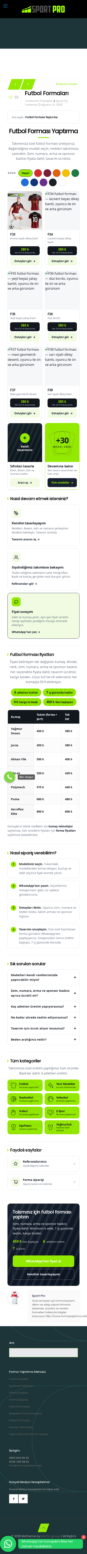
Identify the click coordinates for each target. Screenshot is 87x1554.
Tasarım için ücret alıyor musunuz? (38, 1028)
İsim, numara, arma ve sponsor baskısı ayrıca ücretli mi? (40, 993)
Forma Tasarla (18, 1379)
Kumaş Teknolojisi (21, 1427)
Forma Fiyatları (18, 1393)
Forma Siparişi (18, 1400)
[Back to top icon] (43, 1528)
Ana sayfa (17, 117)
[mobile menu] (5, 6)
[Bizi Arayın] (9, 777)
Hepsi (25, 173)
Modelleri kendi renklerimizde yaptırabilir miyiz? (34, 977)
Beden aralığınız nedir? (29, 1039)
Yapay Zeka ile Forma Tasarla (28, 1434)
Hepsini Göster (67, 84)
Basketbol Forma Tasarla (25, 1413)
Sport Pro (62, 101)
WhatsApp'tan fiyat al (43, 1261)
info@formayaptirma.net (25, 1465)
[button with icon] (13, 1498)
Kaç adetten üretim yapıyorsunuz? (37, 1006)
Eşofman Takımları (21, 1386)
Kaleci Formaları (19, 1420)
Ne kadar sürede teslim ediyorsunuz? (39, 1017)
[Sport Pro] (43, 9)
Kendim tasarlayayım (43, 1274)
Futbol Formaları (19, 1406)
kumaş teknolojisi (61, 826)
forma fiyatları (66, 830)
